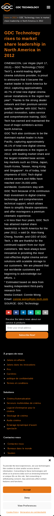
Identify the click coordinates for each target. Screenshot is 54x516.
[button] (49, 460)
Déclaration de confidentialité (33, 512)
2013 (14, 18)
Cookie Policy (12, 512)
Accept (27, 489)
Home (7, 18)
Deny (27, 497)
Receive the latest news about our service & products (23, 321)
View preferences (27, 505)
